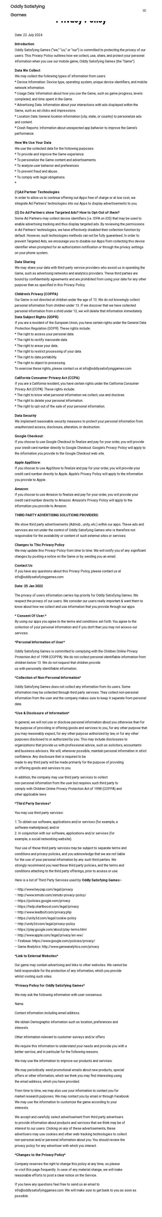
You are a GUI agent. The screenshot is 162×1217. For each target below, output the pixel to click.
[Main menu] (144, 10)
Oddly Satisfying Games (28, 10)
